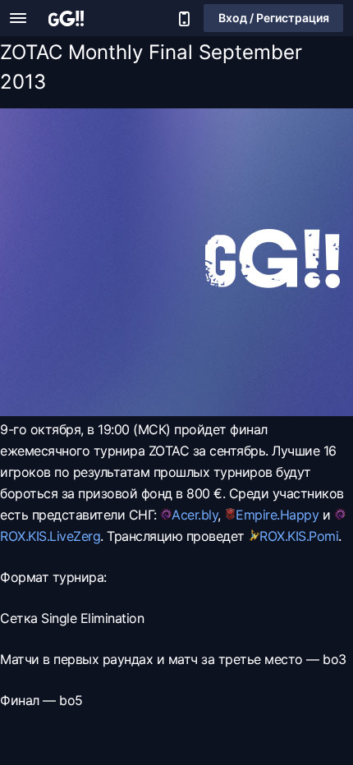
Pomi (323, 536)
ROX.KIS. (24, 536)
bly (209, 514)
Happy (299, 514)
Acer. (186, 514)
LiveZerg (74, 536)
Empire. (258, 514)
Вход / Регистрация (273, 18)
